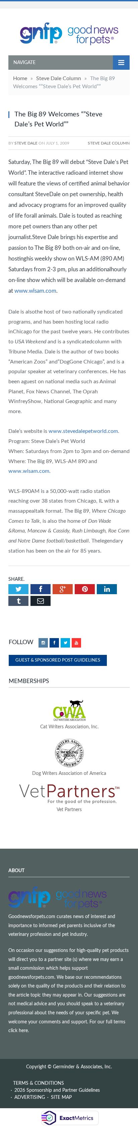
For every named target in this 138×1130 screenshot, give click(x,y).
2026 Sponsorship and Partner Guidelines (57, 1090)
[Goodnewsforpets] (69, 33)
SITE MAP (61, 1097)
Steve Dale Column (109, 143)
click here (18, 1030)
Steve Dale (26, 143)
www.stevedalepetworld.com (83, 431)
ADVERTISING (29, 1097)
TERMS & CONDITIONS (38, 1083)
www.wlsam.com (35, 291)
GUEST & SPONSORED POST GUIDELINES (57, 660)
